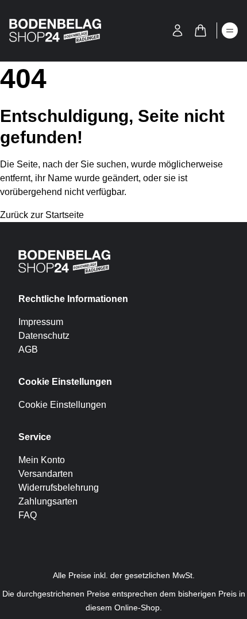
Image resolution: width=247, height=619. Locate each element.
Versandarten (45, 474)
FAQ (27, 515)
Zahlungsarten (48, 501)
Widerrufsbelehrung (58, 487)
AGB (28, 349)
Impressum (40, 322)
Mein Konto (41, 460)
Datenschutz (44, 336)
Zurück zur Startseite (42, 215)
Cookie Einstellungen (62, 405)
